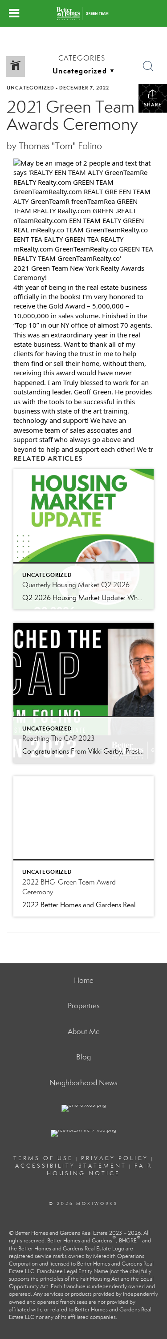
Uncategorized (30, 88)
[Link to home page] (83, 13)
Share (153, 104)
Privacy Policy (114, 1158)
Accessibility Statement (70, 1165)
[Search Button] (148, 66)
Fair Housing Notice (99, 1169)
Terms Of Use (43, 1158)
